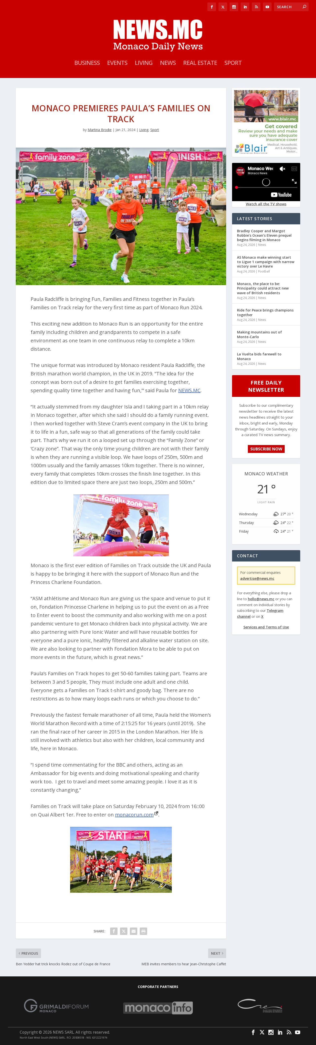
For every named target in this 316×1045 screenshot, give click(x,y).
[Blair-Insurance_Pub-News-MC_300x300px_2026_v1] (266, 153)
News (168, 64)
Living (144, 64)
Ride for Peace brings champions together (265, 312)
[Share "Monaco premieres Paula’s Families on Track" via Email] (133, 931)
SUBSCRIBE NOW (266, 449)
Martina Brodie (100, 129)
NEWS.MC (189, 390)
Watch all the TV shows (266, 204)
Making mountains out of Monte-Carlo (259, 334)
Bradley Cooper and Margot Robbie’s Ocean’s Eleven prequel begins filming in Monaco (264, 235)
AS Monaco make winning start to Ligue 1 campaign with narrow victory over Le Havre (265, 262)
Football (264, 271)
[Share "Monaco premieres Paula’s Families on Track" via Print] (143, 931)
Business (87, 64)
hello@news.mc (261, 599)
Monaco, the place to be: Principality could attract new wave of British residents (263, 288)
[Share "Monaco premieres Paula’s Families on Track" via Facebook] (114, 931)
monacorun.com (134, 814)
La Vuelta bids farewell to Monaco (259, 356)
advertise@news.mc (257, 578)
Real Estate (200, 64)
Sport (233, 64)
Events (117, 64)
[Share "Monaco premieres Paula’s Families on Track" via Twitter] (124, 931)
